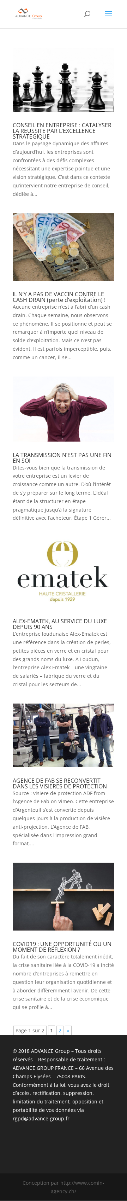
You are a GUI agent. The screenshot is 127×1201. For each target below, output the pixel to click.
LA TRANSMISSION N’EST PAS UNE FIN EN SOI (62, 458)
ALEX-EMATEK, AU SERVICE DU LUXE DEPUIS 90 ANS (60, 624)
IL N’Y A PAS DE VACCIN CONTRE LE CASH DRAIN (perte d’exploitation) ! (59, 297)
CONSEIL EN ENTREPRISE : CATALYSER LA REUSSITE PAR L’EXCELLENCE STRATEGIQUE (62, 130)
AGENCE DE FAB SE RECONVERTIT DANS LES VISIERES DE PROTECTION (60, 783)
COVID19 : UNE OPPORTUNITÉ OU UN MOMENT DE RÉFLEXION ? (62, 947)
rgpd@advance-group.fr (41, 1118)
